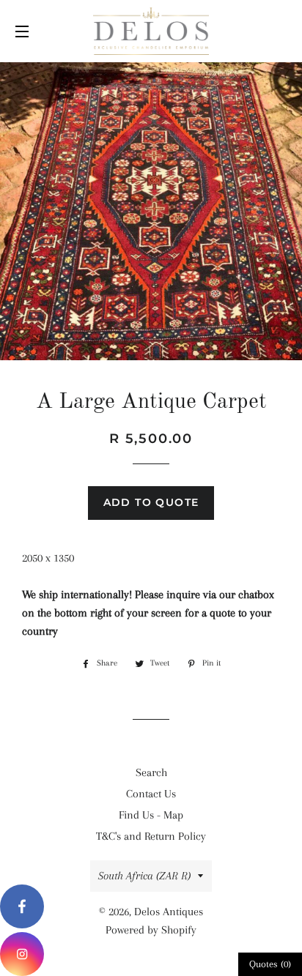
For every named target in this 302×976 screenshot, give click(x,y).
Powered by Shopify (151, 929)
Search (151, 772)
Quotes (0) (270, 963)
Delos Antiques (168, 911)
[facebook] (22, 906)
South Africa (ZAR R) (144, 875)
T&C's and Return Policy (151, 836)
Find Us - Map (151, 815)
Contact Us (151, 793)
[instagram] (22, 954)
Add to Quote (151, 502)
